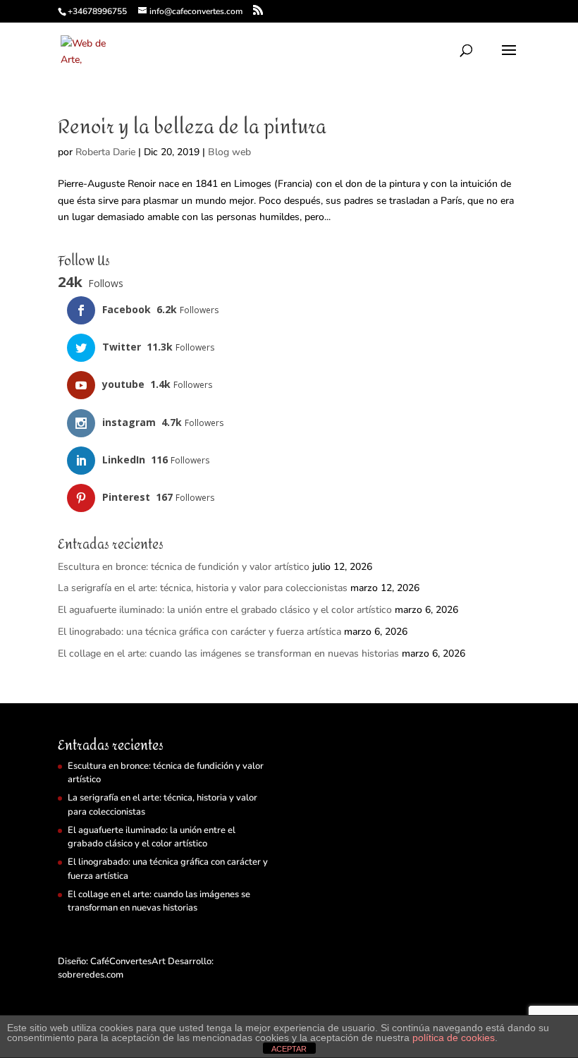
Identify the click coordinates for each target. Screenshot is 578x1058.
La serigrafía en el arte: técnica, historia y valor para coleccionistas (203, 588)
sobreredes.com (90, 974)
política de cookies (453, 1037)
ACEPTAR (289, 1049)
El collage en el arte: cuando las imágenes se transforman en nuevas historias (228, 653)
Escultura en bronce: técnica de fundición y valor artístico (183, 566)
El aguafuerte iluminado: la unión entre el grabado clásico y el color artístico (225, 609)
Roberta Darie (105, 152)
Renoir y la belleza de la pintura (192, 127)
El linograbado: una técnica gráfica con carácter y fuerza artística (199, 631)
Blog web (229, 152)
